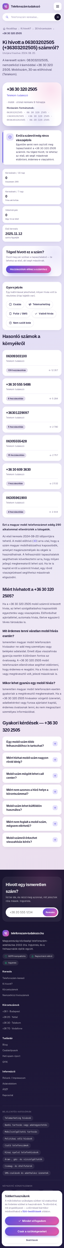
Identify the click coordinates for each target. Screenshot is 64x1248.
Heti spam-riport (11, 1056)
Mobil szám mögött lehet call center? (25, 776)
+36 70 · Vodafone (12, 1028)
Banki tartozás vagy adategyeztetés (26, 1125)
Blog (5, 1044)
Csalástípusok (10, 1050)
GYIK (5, 1062)
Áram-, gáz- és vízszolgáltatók (23, 1159)
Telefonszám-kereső (13, 978)
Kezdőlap (11, 28)
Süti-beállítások (31, 1211)
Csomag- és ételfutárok (18, 1166)
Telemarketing (41, 304)
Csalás (17, 304)
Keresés (50, 912)
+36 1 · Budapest (11, 1011)
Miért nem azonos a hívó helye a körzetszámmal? (27, 792)
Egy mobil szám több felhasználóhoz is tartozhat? (25, 744)
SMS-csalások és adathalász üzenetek (26, 1173)
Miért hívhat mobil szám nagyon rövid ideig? (27, 760)
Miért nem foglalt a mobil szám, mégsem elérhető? (26, 824)
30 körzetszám (43, 28)
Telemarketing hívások (18, 1118)
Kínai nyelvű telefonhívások (21, 1152)
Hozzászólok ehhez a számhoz (28, 269)
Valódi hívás (46, 313)
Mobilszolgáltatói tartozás (21, 1131)
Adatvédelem (9, 1083)
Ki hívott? (26, 28)
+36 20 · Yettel (10, 1017)
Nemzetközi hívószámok (15, 995)
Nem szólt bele (22, 322)
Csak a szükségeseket (32, 1231)
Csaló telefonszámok (16, 1145)
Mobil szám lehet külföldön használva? (24, 808)
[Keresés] (57, 17)
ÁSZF (5, 1089)
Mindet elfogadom (34, 1220)
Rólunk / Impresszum (13, 1078)
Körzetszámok (10, 989)
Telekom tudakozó (17, 95)
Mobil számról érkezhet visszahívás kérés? (21, 840)
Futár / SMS (20, 313)
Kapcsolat (7, 1095)
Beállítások (32, 1240)
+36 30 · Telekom (11, 1022)
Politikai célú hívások (18, 1138)
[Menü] (58, 6)
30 (35, 540)
